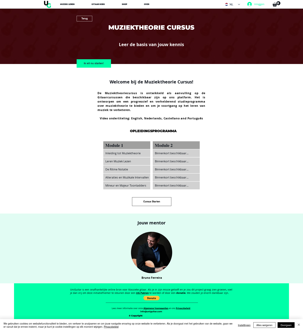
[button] (67, 4)
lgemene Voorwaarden (156, 308)
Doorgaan (286, 325)
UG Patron (142, 293)
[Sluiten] (299, 325)
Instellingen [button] (244, 325)
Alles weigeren (264, 325)
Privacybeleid (111, 326)
